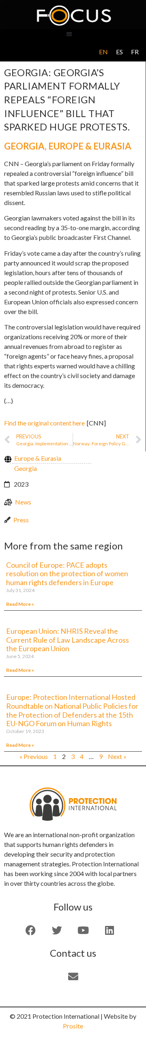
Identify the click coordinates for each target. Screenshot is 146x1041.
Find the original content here (44, 423)
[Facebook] (30, 930)
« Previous (33, 756)
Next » (117, 756)
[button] (69, 33)
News (23, 502)
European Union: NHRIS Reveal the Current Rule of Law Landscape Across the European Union (67, 639)
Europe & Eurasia (89, 146)
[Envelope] (73, 976)
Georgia (24, 146)
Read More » (20, 604)
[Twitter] (57, 930)
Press (21, 520)
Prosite (73, 1026)
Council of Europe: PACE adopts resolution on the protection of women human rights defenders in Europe (67, 573)
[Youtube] (83, 930)
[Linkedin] (109, 930)
